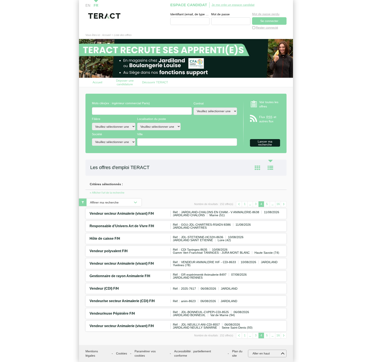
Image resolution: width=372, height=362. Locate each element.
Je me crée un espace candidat (233, 4)
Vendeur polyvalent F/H (109, 251)
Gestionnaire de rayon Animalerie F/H (120, 276)
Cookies (121, 353)
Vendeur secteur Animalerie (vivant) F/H (122, 213)
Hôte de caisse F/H (105, 238)
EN (87, 5)
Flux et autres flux (267, 119)
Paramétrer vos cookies (145, 353)
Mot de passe (220, 14)
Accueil (106, 35)
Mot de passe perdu (265, 14)
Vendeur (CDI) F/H (104, 288)
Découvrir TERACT (155, 82)
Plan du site (237, 353)
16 (278, 204)
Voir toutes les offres (268, 104)
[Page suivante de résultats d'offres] (283, 204)
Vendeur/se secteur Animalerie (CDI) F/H (122, 301)
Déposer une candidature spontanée (125, 82)
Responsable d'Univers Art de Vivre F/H (122, 226)
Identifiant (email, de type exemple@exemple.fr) (189, 14)
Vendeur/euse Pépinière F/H (112, 313)
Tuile (257, 168)
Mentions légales (91, 353)
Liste (270, 168)
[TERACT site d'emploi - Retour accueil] (104, 16)
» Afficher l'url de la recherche (107, 192)
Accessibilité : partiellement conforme (192, 353)
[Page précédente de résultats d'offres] (239, 204)
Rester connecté (267, 27)
